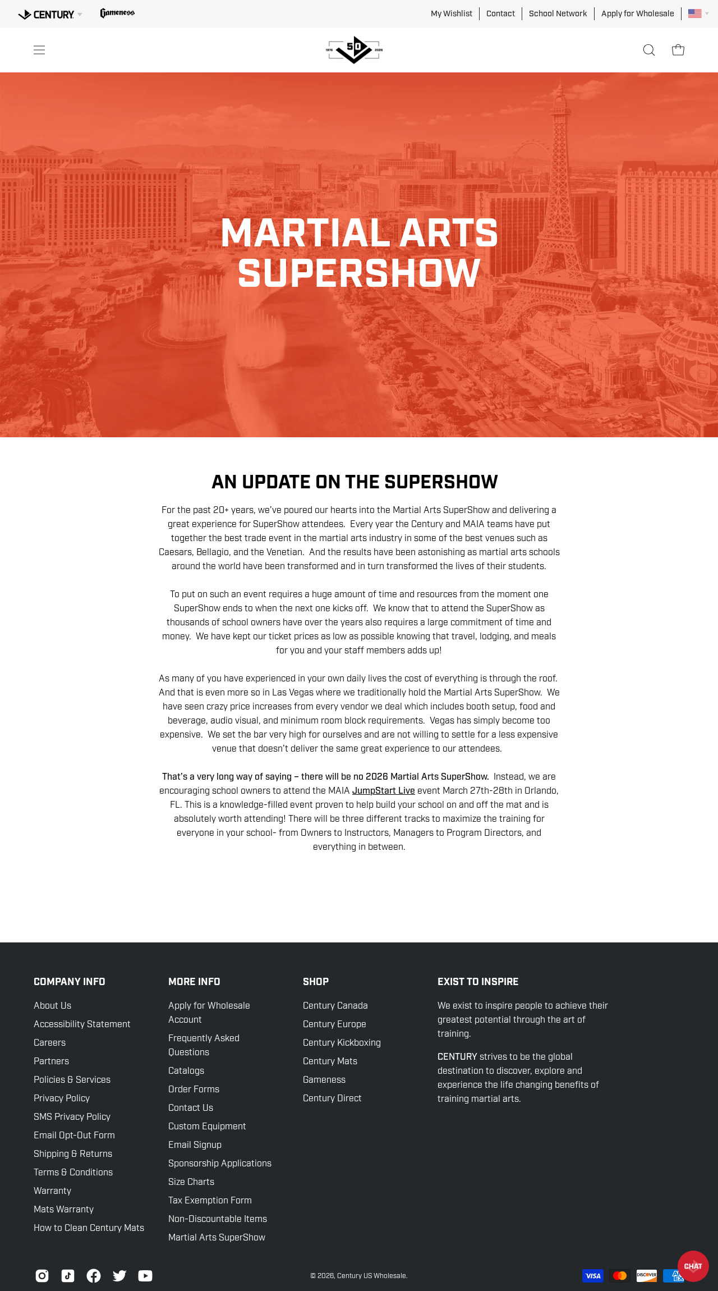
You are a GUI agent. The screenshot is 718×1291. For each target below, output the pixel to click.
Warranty (52, 1191)
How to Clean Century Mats (89, 1228)
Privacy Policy (62, 1098)
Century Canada (335, 1005)
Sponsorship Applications (219, 1163)
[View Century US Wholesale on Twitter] (119, 1275)
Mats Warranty (64, 1209)
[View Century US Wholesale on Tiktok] (67, 1275)
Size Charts (191, 1182)
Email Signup (195, 1145)
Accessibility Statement (82, 1024)
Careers (50, 1043)
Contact (500, 13)
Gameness (324, 1080)
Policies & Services (72, 1080)
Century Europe (334, 1024)
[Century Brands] (50, 13)
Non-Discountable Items (217, 1219)
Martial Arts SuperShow (216, 1237)
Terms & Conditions (73, 1172)
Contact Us (190, 1108)
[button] (649, 50)
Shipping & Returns (73, 1154)
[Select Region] (698, 13)
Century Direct (332, 1098)
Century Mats (330, 1061)
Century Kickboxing (342, 1043)
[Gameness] (117, 13)
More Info (194, 982)
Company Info (69, 982)
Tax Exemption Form (210, 1200)
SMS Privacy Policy (72, 1117)
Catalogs (186, 1071)
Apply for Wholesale (637, 13)
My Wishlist (451, 13)
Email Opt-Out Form (74, 1135)
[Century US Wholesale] (359, 50)
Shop (316, 982)
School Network (558, 13)
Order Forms (193, 1089)
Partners (51, 1061)
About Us (52, 1005)
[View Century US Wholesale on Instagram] (42, 1275)
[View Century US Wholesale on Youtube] (145, 1275)
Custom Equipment (207, 1126)
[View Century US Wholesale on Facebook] (93, 1275)
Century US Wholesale (371, 1276)
